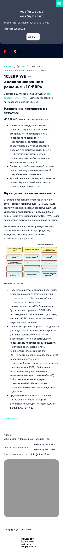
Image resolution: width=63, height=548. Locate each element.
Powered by (27, 539)
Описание (9, 418)
